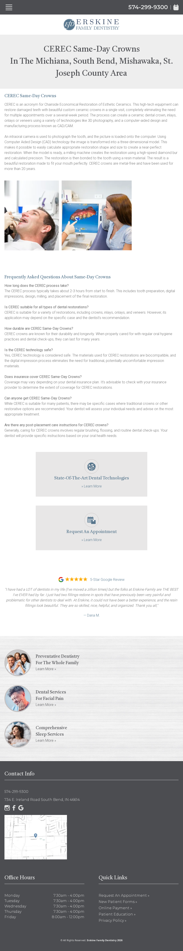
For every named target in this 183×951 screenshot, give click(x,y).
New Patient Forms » (118, 902)
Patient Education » (117, 914)
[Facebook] (14, 807)
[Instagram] (7, 807)
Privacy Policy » (112, 920)
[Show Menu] (8, 7)
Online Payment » (115, 908)
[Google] (21, 807)
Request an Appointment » (124, 895)
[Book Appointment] (176, 7)
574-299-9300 (148, 7)
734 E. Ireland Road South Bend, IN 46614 (42, 800)
